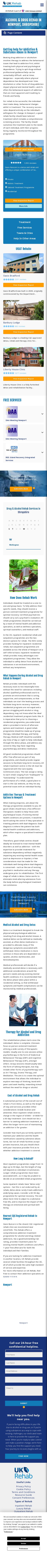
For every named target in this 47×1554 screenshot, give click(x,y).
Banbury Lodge (11, 322)
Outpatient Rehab (23, 1511)
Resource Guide (23, 1494)
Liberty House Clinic (14, 369)
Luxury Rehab (23, 1508)
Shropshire (23, 512)
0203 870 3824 (21, 489)
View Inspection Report (23, 201)
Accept (23, 1538)
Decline (23, 1543)
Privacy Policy (23, 1486)
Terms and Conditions (23, 1492)
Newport (23, 1323)
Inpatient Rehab (23, 1505)
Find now (23, 1456)
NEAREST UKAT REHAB (23, 149)
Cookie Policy (23, 1489)
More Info (23, 206)
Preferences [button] (8, 1532)
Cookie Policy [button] (25, 1527)
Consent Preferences (23, 1497)
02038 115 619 (10, 1276)
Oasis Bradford (11, 275)
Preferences (23, 1549)
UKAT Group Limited (33, 11)
